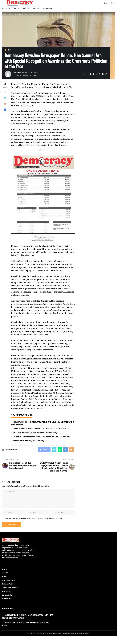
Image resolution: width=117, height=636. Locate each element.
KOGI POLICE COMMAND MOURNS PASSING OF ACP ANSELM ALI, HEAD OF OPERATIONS (41, 436)
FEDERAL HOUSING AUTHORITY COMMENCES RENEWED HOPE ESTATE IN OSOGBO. (40, 428)
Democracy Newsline (20, 72)
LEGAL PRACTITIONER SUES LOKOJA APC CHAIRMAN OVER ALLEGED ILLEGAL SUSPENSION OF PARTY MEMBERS (42, 423)
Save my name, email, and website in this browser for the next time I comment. (33, 518)
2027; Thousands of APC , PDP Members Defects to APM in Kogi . (35, 432)
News (9, 50)
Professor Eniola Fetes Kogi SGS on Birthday (28, 440)
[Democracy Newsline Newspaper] (19, 3)
